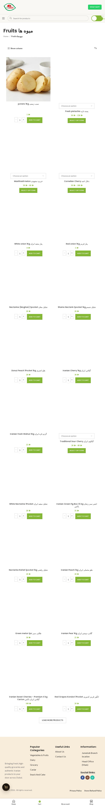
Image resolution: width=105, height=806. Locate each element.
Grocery (34, 764)
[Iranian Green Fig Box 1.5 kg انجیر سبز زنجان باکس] (77, 479)
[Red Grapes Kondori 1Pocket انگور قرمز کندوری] (77, 672)
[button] (34, 120)
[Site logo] (9, 7)
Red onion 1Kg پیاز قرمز (77, 243)
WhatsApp (95, 7)
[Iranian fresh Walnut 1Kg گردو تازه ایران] (28, 409)
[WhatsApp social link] (92, 778)
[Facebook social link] (83, 778)
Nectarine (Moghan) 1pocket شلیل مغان (28, 307)
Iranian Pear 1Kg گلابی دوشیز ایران (76, 633)
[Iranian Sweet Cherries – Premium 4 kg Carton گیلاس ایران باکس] (28, 672)
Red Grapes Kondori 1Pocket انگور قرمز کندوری (77, 696)
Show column (16, 48)
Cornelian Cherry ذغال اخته (76, 181)
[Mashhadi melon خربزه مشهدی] (28, 149)
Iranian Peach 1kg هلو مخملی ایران (76, 570)
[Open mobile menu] (3, 18)
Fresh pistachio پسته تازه (76, 111)
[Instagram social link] (87, 778)
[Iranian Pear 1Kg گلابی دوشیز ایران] (77, 609)
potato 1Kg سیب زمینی (28, 104)
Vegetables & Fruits (39, 755)
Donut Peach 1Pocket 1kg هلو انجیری (28, 370)
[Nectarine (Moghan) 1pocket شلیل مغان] (28, 282)
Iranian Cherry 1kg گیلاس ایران (77, 370)
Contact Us (60, 756)
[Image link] (15, 752)
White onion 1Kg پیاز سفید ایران (28, 243)
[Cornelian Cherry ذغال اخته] (77, 149)
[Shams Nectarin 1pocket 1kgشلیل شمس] (77, 282)
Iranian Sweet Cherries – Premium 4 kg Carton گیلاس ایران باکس (28, 698)
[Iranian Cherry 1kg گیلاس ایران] (77, 346)
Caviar (33, 769)
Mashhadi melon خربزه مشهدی (28, 181)
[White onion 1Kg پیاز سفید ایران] (28, 219)
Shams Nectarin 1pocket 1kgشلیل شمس (77, 307)
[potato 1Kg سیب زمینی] (28, 79)
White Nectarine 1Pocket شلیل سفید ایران (28, 504)
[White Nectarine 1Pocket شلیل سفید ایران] (28, 479)
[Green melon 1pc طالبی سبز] (28, 609)
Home (5, 36)
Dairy (32, 760)
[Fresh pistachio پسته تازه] (77, 79)
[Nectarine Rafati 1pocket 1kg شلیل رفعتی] (28, 545)
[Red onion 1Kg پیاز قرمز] (77, 219)
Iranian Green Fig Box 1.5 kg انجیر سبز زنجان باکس (76, 505)
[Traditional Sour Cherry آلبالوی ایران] (77, 409)
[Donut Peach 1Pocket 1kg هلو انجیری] (28, 346)
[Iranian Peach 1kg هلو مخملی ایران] (77, 545)
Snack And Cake (37, 774)
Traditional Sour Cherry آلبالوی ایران (77, 441)
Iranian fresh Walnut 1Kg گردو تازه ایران (28, 434)
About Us (59, 751)
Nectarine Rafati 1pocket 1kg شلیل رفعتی (28, 570)
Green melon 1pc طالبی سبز (28, 633)
